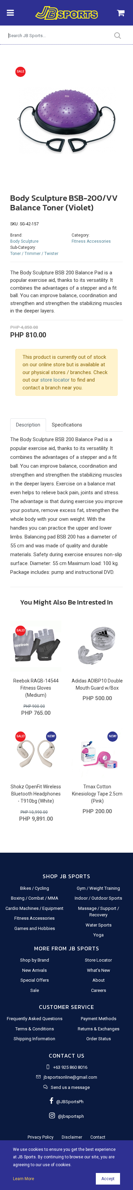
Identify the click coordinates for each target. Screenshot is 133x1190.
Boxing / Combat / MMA (34, 898)
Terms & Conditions (34, 1028)
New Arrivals (34, 970)
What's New (98, 970)
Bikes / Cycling (34, 888)
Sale (34, 990)
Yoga (98, 934)
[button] (18, 119)
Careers (98, 990)
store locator (55, 380)
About (98, 980)
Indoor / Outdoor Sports (98, 898)
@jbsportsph (69, 1116)
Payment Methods (98, 1018)
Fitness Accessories (91, 241)
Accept (108, 1178)
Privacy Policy (41, 1137)
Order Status (98, 1038)
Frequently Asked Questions (34, 1018)
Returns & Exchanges (98, 1028)
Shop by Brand (34, 960)
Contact (97, 1137)
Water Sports (99, 925)
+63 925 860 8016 (70, 1067)
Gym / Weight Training (98, 888)
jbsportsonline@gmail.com (70, 1077)
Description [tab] (28, 425)
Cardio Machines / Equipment (34, 908)
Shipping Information (34, 1038)
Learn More (23, 1178)
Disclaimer (72, 1137)
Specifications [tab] (67, 425)
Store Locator (98, 960)
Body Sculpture (24, 241)
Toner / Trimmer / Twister (34, 253)
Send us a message (70, 1087)
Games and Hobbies (34, 928)
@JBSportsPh (68, 1101)
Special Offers (34, 980)
